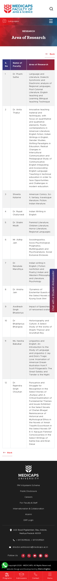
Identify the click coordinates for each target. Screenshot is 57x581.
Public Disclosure (28, 491)
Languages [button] (13, 21)
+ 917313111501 (37, 540)
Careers (28, 497)
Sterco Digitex (44, 569)
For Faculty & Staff (28, 503)
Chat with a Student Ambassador (53, 290)
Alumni (28, 514)
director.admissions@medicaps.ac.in (30, 547)
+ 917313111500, (23, 540)
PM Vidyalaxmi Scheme (28, 485)
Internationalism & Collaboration (28, 509)
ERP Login (28, 520)
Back (52, 54)
